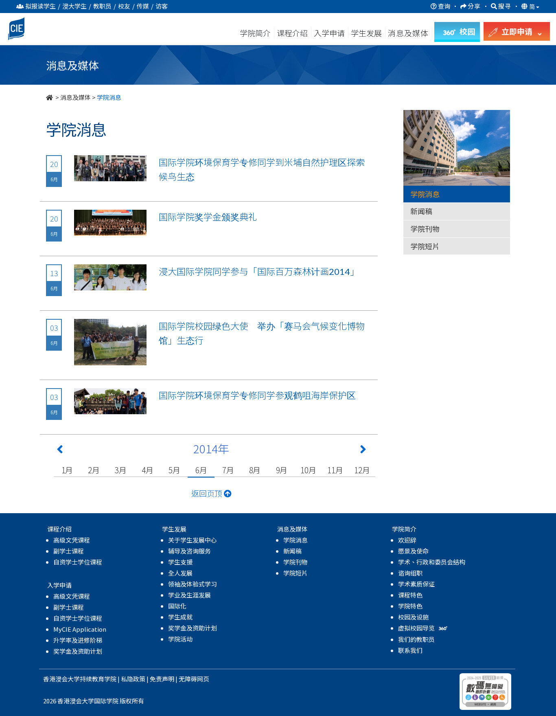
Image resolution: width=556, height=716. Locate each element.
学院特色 (410, 606)
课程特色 (410, 595)
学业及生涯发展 (189, 595)
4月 (147, 469)
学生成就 (180, 617)
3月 (121, 469)
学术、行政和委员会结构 (431, 562)
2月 (94, 469)
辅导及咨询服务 (189, 551)
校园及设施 (413, 617)
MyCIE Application (79, 629)
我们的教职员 (416, 639)
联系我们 (410, 650)
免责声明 (162, 678)
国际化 (177, 606)
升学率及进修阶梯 (77, 640)
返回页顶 (207, 493)
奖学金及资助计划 (77, 651)
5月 (174, 469)
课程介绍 (293, 32)
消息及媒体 (75, 97)
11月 (335, 469)
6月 (201, 469)
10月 (308, 469)
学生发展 (366, 32)
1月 (67, 469)
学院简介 (255, 32)
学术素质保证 (416, 584)
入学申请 (329, 32)
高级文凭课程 (71, 540)
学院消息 (425, 194)
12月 (362, 469)
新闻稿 (421, 211)
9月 (282, 469)
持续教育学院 (98, 678)
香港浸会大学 (61, 678)
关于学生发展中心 (192, 540)
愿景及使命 (413, 551)
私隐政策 (133, 678)
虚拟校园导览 (417, 628)
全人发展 (180, 573)
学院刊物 (425, 228)
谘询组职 (410, 573)
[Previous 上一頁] (60, 451)
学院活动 (180, 639)
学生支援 (180, 562)
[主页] (50, 97)
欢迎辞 (407, 540)
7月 (228, 469)
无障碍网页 (194, 678)
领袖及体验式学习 (192, 584)
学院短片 (425, 246)
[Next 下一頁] (363, 451)
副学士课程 (68, 551)
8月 (255, 469)
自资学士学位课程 (77, 562)
